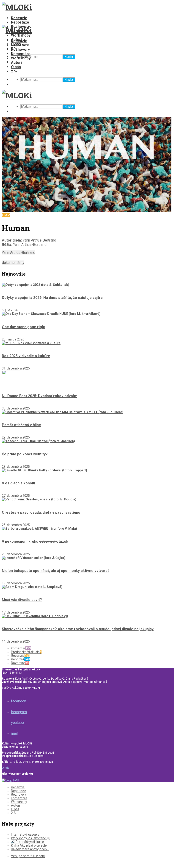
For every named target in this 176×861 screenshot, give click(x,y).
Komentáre (20, 54)
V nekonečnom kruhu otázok (35, 541)
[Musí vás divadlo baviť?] (32, 587)
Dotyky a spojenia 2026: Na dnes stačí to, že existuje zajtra (52, 297)
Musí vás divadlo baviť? (22, 600)
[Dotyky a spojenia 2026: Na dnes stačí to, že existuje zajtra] (35, 285)
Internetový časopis (25, 834)
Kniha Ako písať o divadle (29, 845)
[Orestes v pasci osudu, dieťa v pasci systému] (39, 499)
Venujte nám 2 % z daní (28, 856)
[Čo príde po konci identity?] (38, 441)
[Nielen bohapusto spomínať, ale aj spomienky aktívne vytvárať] (33, 558)
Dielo (6, 215)
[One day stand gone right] (51, 314)
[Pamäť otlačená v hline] (62, 412)
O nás (16, 67)
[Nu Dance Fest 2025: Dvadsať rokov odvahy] (11, 383)
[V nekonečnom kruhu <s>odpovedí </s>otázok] (39, 528)
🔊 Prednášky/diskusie (27, 842)
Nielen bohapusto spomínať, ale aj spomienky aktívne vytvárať (55, 571)
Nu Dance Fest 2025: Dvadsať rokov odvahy (39, 396)
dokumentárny (13, 262)
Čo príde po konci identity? (25, 454)
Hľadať (68, 56)
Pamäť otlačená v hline (21, 425)
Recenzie (19, 18)
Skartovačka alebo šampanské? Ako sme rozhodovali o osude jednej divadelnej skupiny (78, 629)
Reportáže (20, 22)
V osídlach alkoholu (18, 483)
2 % (14, 71)
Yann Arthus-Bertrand (18, 252)
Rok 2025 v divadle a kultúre (26, 356)
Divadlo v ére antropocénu (30, 849)
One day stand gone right (23, 327)
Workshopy (20, 35)
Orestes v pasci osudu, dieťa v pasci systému (41, 512)
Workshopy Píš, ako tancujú (30, 838)
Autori (16, 62)
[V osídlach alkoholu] (44, 470)
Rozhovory (20, 49)
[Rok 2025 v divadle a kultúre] (31, 343)
